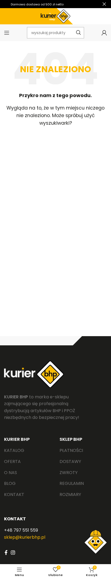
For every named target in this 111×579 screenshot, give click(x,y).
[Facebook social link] (6, 552)
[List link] (27, 450)
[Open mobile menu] (6, 32)
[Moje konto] (104, 32)
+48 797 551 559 (21, 530)
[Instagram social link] (13, 552)
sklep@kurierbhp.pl (24, 537)
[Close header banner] (104, 4)
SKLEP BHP (71, 439)
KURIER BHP (17, 439)
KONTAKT (15, 519)
